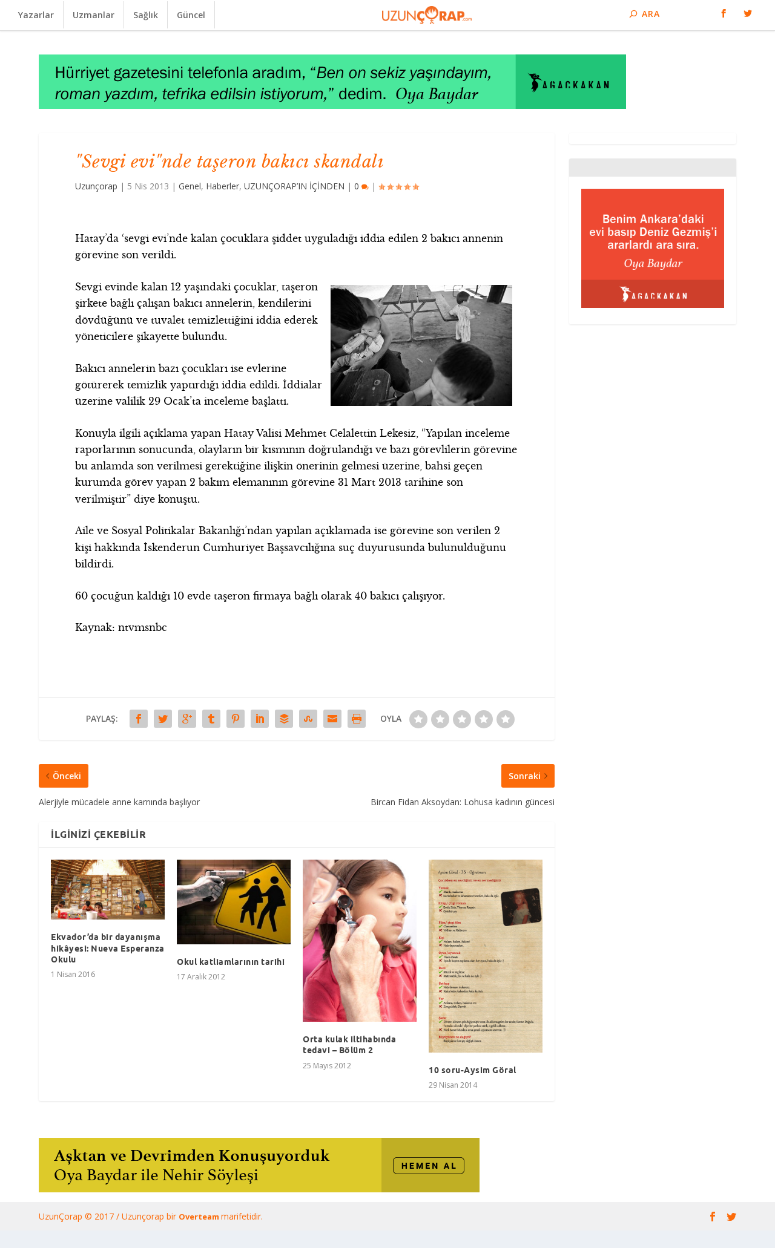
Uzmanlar (93, 15)
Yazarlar (36, 15)
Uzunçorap (96, 186)
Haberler (222, 186)
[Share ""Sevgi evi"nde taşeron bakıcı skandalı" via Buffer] (284, 719)
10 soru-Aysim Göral (472, 1070)
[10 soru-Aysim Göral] (485, 956)
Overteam (200, 1216)
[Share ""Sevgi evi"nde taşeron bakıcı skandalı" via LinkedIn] (260, 719)
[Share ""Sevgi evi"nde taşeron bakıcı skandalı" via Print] (357, 719)
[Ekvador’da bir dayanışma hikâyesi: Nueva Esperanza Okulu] (108, 890)
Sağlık (145, 15)
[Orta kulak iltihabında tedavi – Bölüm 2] (360, 941)
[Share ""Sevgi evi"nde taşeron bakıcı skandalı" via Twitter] (163, 719)
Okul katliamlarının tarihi (231, 962)
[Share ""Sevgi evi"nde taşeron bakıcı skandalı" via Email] (332, 719)
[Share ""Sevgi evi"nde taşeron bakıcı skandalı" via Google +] (187, 719)
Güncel (191, 15)
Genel (190, 186)
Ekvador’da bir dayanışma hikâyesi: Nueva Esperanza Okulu (108, 948)
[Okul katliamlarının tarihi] (234, 902)
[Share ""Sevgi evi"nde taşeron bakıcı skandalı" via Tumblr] (211, 719)
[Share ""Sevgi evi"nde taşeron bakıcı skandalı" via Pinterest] (235, 719)
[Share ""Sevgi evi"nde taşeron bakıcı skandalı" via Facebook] (139, 719)
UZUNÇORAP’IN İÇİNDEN (294, 186)
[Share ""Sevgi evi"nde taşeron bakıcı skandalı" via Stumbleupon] (308, 719)
